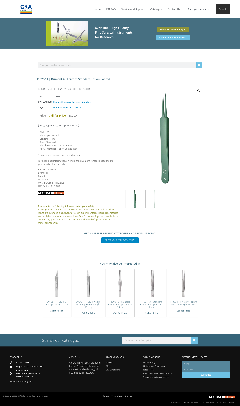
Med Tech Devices (72, 107)
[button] (198, 90)
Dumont (57, 107)
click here (63, 164)
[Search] (199, 65)
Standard (86, 102)
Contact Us (174, 9)
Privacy (106, 396)
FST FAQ (111, 9)
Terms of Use (117, 396)
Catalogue (156, 9)
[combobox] (200, 9)
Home (97, 9)
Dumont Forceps (62, 102)
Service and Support (133, 9)
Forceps (76, 102)
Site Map (128, 396)
